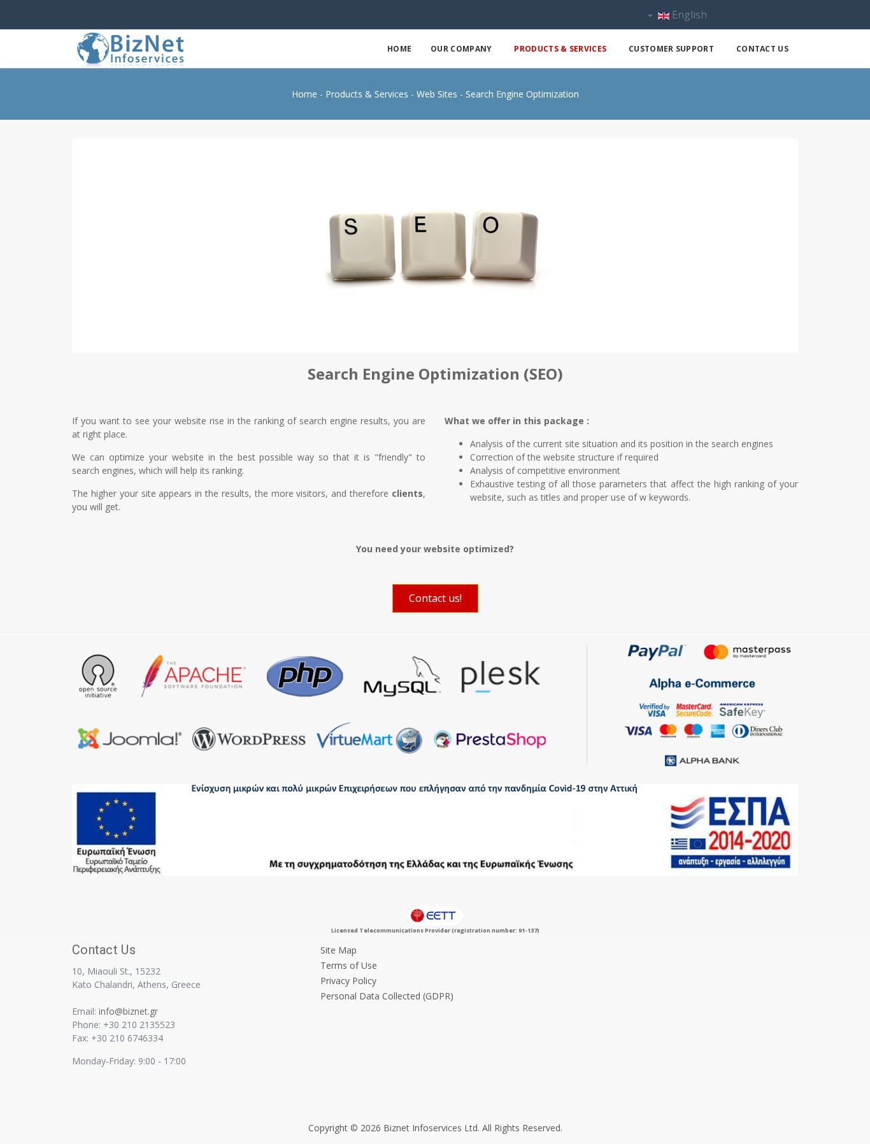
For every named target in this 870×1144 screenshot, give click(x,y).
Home (399, 48)
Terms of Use (348, 965)
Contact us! (435, 598)
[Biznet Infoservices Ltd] (167, 50)
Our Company (461, 48)
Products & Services (560, 48)
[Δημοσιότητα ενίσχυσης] (435, 829)
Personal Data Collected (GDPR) (386, 996)
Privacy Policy (348, 981)
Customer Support (671, 48)
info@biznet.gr (128, 1011)
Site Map (338, 950)
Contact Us (762, 48)
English (688, 15)
